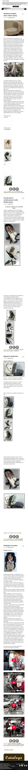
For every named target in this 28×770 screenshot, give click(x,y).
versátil (14, 745)
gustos (16, 538)
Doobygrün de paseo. (11, 545)
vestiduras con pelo (13, 540)
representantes (14, 382)
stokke (8, 350)
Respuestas (16, 350)
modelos (11, 533)
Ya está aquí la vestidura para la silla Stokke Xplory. (11, 200)
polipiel (20, 301)
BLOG (9, 191)
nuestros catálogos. (18, 533)
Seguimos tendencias (11, 356)
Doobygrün (19, 743)
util (12, 745)
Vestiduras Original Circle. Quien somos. (10, 15)
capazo (14, 744)
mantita (7, 745)
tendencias (7, 540)
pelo (19, 538)
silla (15, 192)
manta (13, 192)
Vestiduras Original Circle (14, 377)
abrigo (9, 744)
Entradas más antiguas (8, 749)
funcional (5, 629)
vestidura (5, 217)
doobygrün (20, 582)
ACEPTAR (15, 6)
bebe (19, 191)
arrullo (16, 191)
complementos (6, 192)
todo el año (13, 631)
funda (11, 192)
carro (21, 191)
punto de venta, (11, 213)
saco (19, 349)
